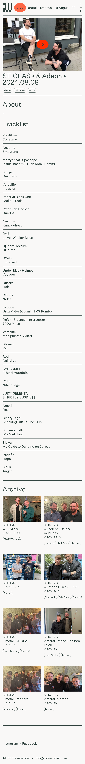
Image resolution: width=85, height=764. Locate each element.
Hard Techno (11, 651)
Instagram (10, 743)
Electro (8, 90)
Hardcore (50, 543)
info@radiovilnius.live (50, 758)
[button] (42, 44)
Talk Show (20, 90)
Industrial (9, 709)
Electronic (50, 597)
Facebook (29, 743)
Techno (32, 90)
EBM (6, 539)
